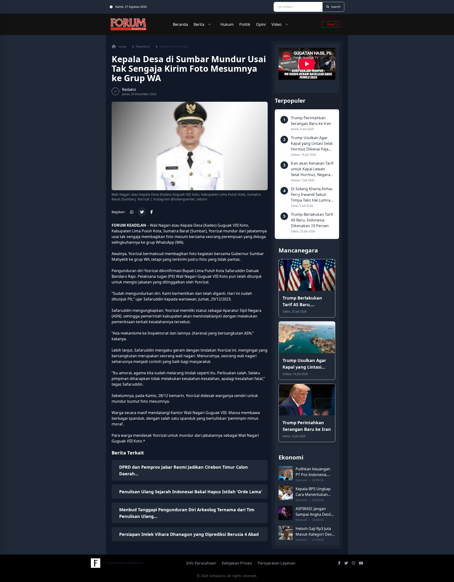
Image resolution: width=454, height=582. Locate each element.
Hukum (227, 24)
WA (146, 259)
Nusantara (143, 46)
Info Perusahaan (201, 563)
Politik (244, 24)
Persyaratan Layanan (276, 563)
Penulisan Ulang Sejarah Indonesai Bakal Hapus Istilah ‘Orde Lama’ (190, 491)
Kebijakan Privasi (237, 563)
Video (276, 24)
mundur (230, 231)
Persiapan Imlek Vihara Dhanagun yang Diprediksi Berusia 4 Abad (189, 534)
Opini (261, 24)
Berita (199, 24)
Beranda (180, 24)
